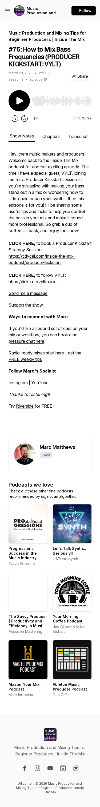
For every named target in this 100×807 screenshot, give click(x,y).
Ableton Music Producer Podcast (70, 686)
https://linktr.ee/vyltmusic (33, 281)
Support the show (26, 305)
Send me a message (28, 293)
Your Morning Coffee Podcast (67, 619)
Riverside (25, 406)
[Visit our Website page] (63, 768)
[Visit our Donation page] (75, 768)
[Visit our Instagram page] (37, 768)
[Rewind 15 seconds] (15, 118)
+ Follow (83, 10)
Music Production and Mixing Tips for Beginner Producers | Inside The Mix (41, 10)
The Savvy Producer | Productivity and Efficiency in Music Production (28, 623)
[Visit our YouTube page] (50, 768)
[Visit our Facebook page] (24, 768)
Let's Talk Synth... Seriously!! (69, 550)
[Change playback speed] (35, 118)
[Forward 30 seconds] (24, 118)
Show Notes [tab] (22, 136)
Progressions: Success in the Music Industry (23, 553)
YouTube (40, 382)
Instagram (18, 382)
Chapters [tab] (51, 136)
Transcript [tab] (77, 136)
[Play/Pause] (19, 100)
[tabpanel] (50, 294)
